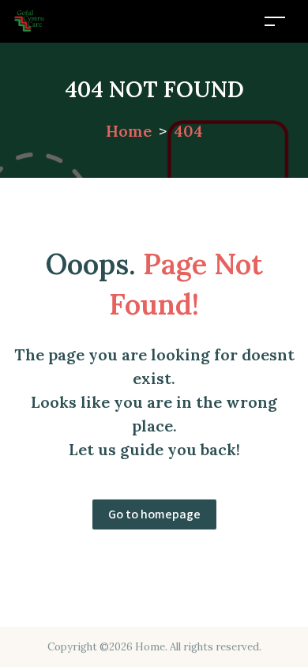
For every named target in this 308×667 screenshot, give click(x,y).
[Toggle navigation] (274, 21)
